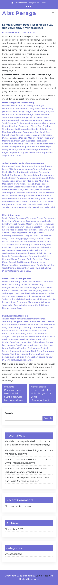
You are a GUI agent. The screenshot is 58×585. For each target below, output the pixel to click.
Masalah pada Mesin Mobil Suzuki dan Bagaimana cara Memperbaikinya (26, 470)
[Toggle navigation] (53, 13)
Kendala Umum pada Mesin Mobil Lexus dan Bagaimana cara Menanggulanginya (27, 443)
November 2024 (14, 529)
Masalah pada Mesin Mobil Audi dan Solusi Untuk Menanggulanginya (28, 461)
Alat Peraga (19, 13)
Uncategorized (13, 554)
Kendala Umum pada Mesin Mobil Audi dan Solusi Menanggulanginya (27, 479)
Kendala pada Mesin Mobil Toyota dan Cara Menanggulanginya (29, 452)
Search (9, 413)
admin (8, 32)
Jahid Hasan (43, 575)
